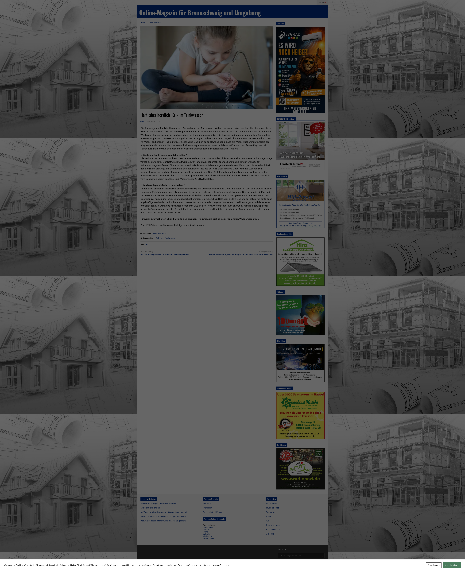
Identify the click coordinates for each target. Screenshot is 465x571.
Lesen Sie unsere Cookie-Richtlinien (213, 565)
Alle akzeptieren (452, 565)
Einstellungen (434, 565)
